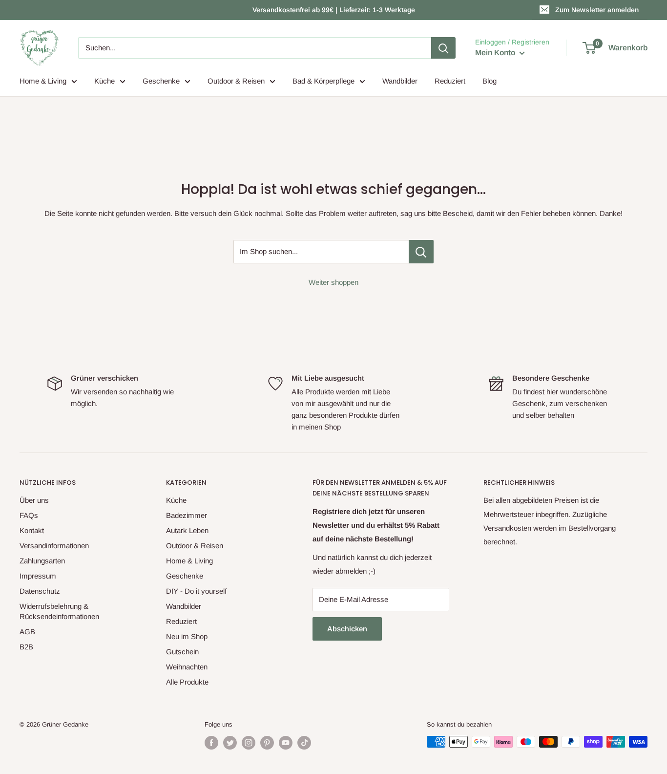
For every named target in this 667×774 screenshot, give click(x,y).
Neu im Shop (187, 636)
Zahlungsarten (42, 561)
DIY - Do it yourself (196, 591)
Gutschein (182, 651)
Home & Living (43, 81)
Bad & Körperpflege (323, 81)
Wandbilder (399, 81)
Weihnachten (187, 667)
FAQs (29, 515)
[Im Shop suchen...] (421, 251)
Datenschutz (40, 591)
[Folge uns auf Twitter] (230, 743)
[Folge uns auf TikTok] (304, 743)
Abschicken (347, 628)
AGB (27, 631)
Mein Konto (496, 52)
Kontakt (32, 530)
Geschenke (161, 81)
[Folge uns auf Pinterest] (267, 743)
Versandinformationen (54, 545)
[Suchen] (443, 48)
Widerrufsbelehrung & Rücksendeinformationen (59, 611)
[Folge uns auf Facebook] (211, 743)
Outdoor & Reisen (236, 81)
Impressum (38, 576)
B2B (26, 647)
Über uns (34, 500)
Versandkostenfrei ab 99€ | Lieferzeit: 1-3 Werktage (333, 10)
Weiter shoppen (333, 282)
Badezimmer (186, 515)
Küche (104, 81)
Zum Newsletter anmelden (597, 10)
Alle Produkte (187, 682)
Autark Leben (187, 530)
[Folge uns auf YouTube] (285, 743)
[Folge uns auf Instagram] (248, 743)
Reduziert (450, 81)
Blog (489, 81)
